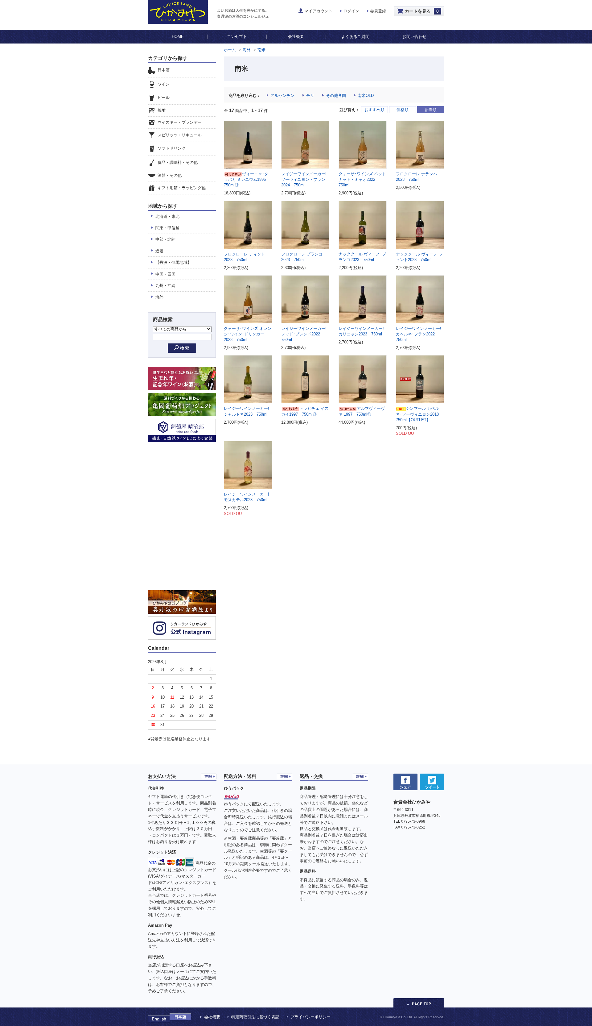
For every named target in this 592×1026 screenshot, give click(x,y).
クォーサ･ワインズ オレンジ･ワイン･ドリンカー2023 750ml (247, 334)
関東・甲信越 (167, 228)
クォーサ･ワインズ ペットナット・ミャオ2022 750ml (362, 179)
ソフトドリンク (172, 148)
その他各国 (336, 95)
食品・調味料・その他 (178, 162)
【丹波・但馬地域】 (173, 262)
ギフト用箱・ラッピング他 (182, 187)
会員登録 (378, 11)
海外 (247, 50)
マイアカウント (318, 11)
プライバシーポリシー (310, 1017)
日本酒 (164, 70)
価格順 (403, 109)
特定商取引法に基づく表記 (255, 1017)
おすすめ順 (374, 109)
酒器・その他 (170, 175)
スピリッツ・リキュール (180, 135)
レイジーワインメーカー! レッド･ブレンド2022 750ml (304, 334)
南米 (261, 50)
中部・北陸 (165, 239)
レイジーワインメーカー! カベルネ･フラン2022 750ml (418, 334)
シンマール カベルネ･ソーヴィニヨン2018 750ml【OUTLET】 (419, 414)
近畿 (159, 251)
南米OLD (366, 95)
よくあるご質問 (355, 37)
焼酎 (162, 110)
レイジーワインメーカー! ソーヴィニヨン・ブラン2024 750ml (304, 179)
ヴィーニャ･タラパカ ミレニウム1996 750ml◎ (247, 179)
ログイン (351, 11)
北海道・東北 (167, 216)
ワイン (164, 84)
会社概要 (296, 37)
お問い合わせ (414, 37)
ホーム (230, 50)
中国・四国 (165, 274)
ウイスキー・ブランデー (180, 122)
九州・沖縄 (165, 285)
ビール (164, 97)
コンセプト (237, 37)
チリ (310, 95)
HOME (178, 37)
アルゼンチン (282, 95)
